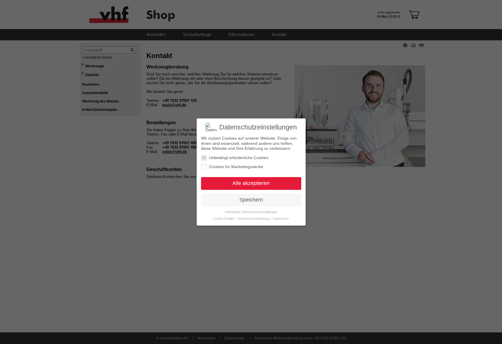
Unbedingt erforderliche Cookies (238, 157)
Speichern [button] (251, 200)
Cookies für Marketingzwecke (236, 166)
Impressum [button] (281, 218)
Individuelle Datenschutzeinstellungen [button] (251, 212)
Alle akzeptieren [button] (251, 183)
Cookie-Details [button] (224, 218)
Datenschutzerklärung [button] (254, 218)
